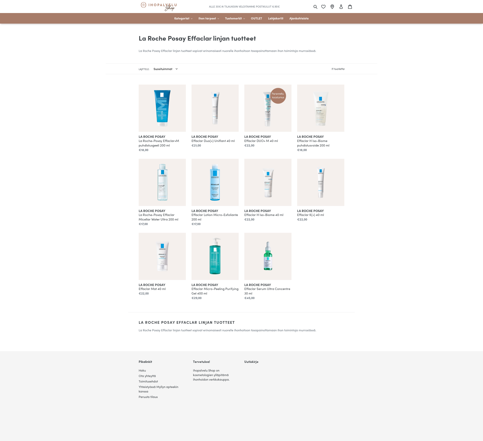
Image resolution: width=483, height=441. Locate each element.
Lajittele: (144, 69)
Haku (142, 370)
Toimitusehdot (148, 381)
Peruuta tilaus (148, 397)
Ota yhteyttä (147, 376)
